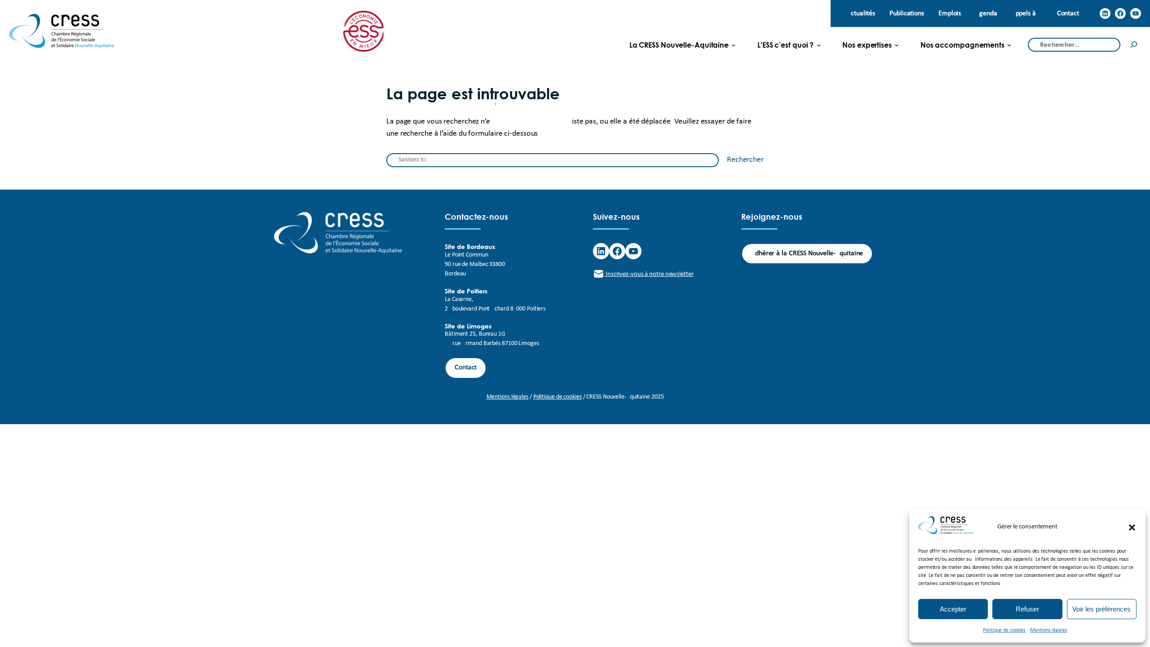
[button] (1132, 527)
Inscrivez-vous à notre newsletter (649, 274)
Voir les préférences (1101, 609)
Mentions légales (1048, 630)
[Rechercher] (1133, 45)
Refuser (1027, 609)
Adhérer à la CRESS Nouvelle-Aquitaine (807, 253)
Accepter (953, 609)
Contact (466, 367)
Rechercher (745, 159)
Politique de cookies (1004, 630)
